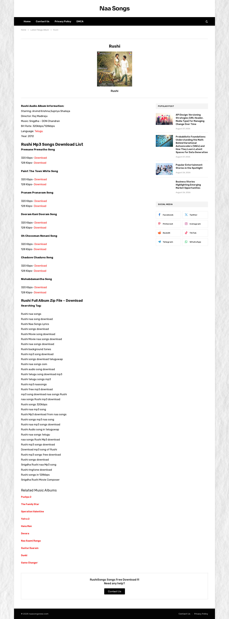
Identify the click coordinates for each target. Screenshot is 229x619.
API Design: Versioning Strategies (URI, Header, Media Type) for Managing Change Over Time (190, 120)
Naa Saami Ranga (31, 541)
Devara (25, 533)
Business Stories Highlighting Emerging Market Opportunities (188, 184)
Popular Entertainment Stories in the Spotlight (189, 166)
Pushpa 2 (26, 497)
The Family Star (30, 504)
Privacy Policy (63, 21)
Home (27, 21)
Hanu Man (26, 526)
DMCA (79, 21)
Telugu (39, 131)
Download (40, 157)
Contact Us (42, 21)
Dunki (24, 555)
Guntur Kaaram (29, 548)
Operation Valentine (32, 511)
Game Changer (29, 562)
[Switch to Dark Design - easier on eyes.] (206, 21)
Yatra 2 (25, 519)
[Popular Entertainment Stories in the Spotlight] (164, 169)
